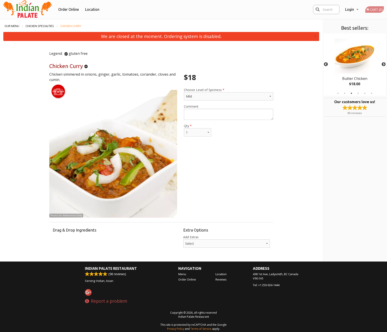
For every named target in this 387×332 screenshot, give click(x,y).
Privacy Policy (175, 329)
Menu (182, 274)
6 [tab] (371, 93)
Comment (191, 106)
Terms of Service (200, 329)
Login (349, 9)
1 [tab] (338, 93)
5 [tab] (365, 93)
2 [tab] (344, 93)
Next (383, 64)
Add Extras (191, 237)
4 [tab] (358, 93)
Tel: (266, 285)
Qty (188, 126)
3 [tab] (351, 93)
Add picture (58, 91)
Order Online (68, 9)
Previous (326, 64)
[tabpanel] (355, 64)
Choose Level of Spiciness (204, 90)
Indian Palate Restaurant (111, 268)
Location (92, 9)
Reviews (221, 279)
